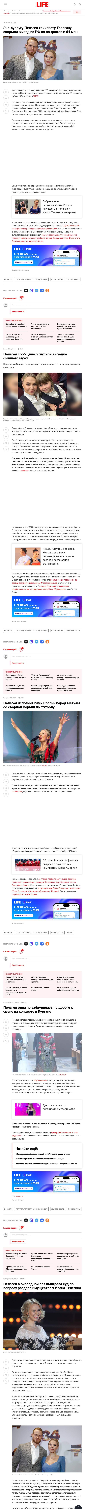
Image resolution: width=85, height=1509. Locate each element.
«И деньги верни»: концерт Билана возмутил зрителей (42, 336)
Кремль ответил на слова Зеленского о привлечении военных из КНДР (16, 991)
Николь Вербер (19, 923)
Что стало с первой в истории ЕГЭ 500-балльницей (40, 326)
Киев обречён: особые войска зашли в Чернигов (16, 325)
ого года (22, 882)
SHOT (35, 96)
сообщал (30, 882)
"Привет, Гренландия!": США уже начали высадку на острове (42, 677)
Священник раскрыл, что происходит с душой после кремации (42, 688)
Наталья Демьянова (20, 621)
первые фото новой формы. (25, 894)
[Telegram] (36, 290)
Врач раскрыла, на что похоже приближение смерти (15, 688)
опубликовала (40, 1080)
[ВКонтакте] (42, 290)
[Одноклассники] (47, 290)
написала (24, 470)
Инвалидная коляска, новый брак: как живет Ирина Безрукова (67, 326)
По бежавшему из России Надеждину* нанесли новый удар (16, 1303)
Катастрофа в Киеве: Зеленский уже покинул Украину (16, 677)
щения (19, 791)
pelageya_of (62, 1075)
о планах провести (48, 879)
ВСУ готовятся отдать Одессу (40, 989)
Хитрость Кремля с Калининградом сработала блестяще (14, 336)
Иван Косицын (18, 1247)
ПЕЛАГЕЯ (44, 765)
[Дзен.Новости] (26, 290)
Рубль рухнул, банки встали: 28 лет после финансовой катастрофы (67, 979)
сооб (14, 791)
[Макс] (31, 290)
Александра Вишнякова (21, 270)
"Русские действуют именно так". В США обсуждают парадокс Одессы (66, 338)
